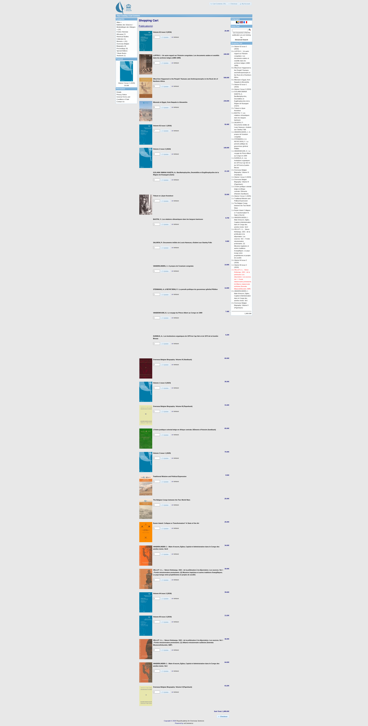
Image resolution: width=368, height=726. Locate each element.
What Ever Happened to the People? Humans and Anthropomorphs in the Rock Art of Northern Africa (242, 72)
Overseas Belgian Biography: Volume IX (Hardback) (241, 172)
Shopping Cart (236, 43)
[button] (218, 3)
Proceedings (121, 48)
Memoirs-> (120, 41)
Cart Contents (134, 16)
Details (119, 92)
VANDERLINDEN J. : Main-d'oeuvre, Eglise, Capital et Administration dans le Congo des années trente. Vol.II (242, 222)
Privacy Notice (122, 94)
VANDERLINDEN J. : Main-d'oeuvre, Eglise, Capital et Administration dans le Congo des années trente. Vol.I (242, 295)
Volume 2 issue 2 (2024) (242, 89)
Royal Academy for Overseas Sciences (190, 721)
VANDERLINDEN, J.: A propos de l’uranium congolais (242, 134)
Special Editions (122, 51)
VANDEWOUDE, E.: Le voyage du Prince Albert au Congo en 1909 (242, 153)
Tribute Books (121, 53)
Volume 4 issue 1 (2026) (126, 83)
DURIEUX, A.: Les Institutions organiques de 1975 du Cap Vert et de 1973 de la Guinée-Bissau (242, 162)
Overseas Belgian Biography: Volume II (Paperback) (241, 305)
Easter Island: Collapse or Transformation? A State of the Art (242, 212)
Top (118, 16)
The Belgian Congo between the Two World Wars (242, 205)
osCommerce (188, 723)
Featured (119, 59)
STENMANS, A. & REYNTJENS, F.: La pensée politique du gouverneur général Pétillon (241, 143)
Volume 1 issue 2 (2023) (242, 177)
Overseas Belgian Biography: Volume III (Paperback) (241, 182)
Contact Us (120, 101)
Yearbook (120, 55)
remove (176, 37)
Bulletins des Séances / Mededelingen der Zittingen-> (126, 27)
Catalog (125, 16)
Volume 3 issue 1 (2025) (242, 196)
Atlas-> (119, 22)
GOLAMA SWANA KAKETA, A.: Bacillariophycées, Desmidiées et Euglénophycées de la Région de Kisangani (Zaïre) (242, 99)
